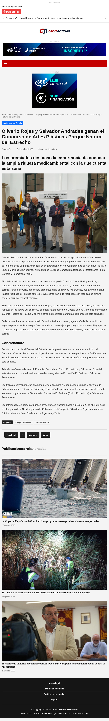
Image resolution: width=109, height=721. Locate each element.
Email (45, 435)
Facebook (11, 435)
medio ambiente (42, 422)
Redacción (6, 149)
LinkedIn (33, 435)
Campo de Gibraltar (23, 422)
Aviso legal (54, 683)
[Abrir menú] (54, 63)
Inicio (4, 114)
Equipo (54, 699)
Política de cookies (54, 688)
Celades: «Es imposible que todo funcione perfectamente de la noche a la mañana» (44, 18)
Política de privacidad (54, 694)
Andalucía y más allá (17, 114)
